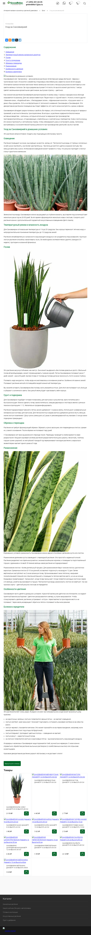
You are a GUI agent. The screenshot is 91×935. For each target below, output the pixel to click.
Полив (8, 57)
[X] (16, 40)
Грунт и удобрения (9, 920)
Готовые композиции (10, 912)
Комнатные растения (10, 904)
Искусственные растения (12, 916)
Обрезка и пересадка (14, 63)
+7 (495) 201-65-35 (34, 2)
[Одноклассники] (10, 40)
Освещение (10, 52)
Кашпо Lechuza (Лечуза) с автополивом (17, 908)
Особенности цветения (14, 69)
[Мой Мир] (13, 40)
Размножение (11, 66)
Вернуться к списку (12, 764)
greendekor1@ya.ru (34, 4)
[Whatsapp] (64, 3)
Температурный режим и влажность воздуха (23, 55)
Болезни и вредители (14, 72)
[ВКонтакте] (6, 40)
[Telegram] (57, 3)
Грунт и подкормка (13, 60)
